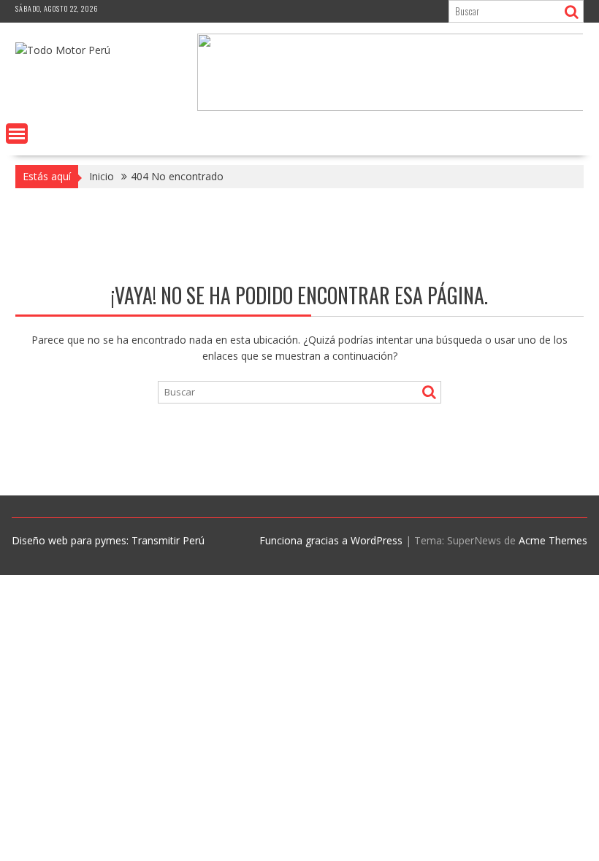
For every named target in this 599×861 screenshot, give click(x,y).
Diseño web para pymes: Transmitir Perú (108, 540)
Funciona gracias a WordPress (330, 540)
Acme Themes (553, 540)
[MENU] (17, 133)
